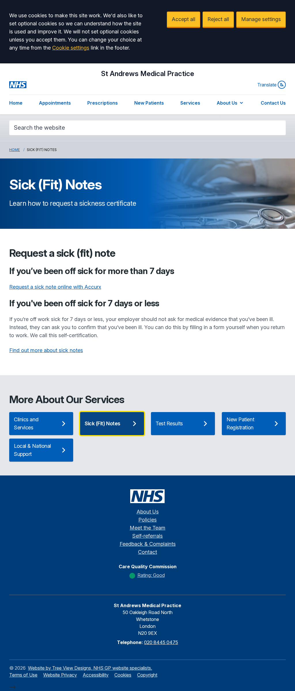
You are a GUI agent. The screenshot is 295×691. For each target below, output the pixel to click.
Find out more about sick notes (46, 350)
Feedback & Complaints (148, 544)
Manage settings (261, 19)
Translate (267, 85)
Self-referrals (147, 536)
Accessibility (96, 675)
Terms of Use (23, 675)
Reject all (218, 19)
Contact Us (273, 103)
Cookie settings (70, 48)
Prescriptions (102, 103)
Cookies (122, 675)
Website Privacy (60, 675)
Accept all (183, 19)
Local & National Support (32, 450)
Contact (147, 552)
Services (190, 103)
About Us (227, 103)
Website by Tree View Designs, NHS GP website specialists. (90, 668)
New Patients (149, 103)
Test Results (169, 423)
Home (15, 103)
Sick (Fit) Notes (102, 423)
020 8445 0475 (161, 642)
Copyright (147, 675)
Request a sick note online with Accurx (55, 287)
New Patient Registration (240, 423)
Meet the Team (147, 528)
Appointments (55, 103)
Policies (147, 520)
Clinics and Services (26, 423)
